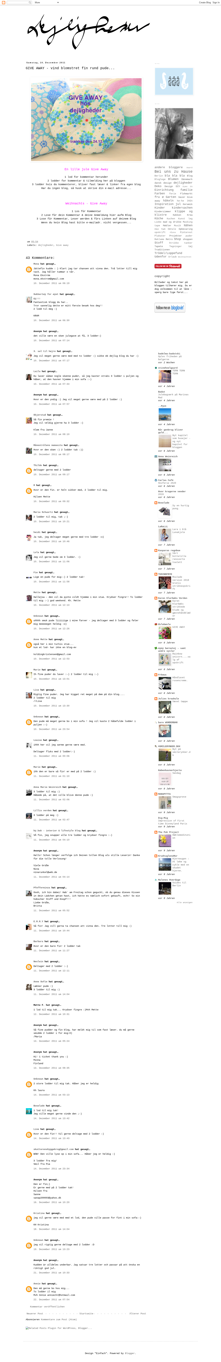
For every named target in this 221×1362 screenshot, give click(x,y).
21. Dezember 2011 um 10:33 (51, 1272)
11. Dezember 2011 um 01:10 (51, 776)
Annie (36, 1283)
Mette (36, 592)
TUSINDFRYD (165, 574)
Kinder (160, 207)
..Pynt (162, 406)
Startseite (86, 1313)
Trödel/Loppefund (168, 253)
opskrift (160, 232)
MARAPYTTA (164, 794)
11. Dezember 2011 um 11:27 (51, 950)
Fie (35, 572)
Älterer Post (137, 1313)
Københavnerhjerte (170, 770)
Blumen (173, 179)
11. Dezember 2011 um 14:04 (51, 994)
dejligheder (45, 245)
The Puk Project (168, 832)
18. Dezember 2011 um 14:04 (51, 1229)
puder (189, 236)
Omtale (172, 229)
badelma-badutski (169, 353)
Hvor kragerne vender (172, 491)
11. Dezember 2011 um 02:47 (51, 819)
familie (186, 190)
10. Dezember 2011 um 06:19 (51, 283)
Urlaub (172, 257)
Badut (161, 391)
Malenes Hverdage (169, 879)
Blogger (130, 1353)
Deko (158, 186)
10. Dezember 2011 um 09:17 (51, 474)
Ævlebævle (164, 624)
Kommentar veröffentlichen (47, 1306)
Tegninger (175, 246)
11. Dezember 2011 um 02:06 (51, 799)
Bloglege (160, 179)
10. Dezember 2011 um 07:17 (51, 360)
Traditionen (162, 249)
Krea (190, 215)
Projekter (175, 235)
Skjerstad (39, 414)
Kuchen (171, 219)
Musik (177, 226)
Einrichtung (164, 190)
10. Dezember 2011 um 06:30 (51, 320)
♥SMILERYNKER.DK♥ (169, 746)
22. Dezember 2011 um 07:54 (51, 1299)
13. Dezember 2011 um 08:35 (51, 1068)
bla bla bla (175, 175)
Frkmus (162, 674)
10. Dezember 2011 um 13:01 (51, 679)
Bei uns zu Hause (174, 171)
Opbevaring (186, 229)
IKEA (190, 201)
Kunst (181, 219)
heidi (36, 532)
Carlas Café (165, 480)
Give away (62, 245)
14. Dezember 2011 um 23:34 (51, 1168)
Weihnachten (184, 257)
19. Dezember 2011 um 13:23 (51, 1249)
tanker (188, 243)
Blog (190, 175)
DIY (178, 186)
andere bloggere (169, 167)
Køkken (177, 215)
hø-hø (180, 201)
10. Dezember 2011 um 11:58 (51, 581)
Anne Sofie (40, 981)
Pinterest (186, 232)
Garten (171, 197)
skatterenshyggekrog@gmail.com (53, 1149)
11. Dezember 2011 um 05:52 (51, 910)
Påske (173, 232)
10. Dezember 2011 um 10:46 (51, 541)
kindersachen (182, 207)
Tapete (159, 246)
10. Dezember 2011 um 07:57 (51, 404)
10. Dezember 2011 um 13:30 (51, 705)
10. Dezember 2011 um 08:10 (51, 434)
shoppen (188, 239)
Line (36, 1129)
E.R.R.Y (38, 921)
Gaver (181, 197)
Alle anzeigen (185, 903)
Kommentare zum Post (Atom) (59, 1319)
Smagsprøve (179, 797)
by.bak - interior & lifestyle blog (56, 830)
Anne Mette (40, 639)
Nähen (188, 225)
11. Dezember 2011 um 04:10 (51, 839)
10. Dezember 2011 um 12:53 (51, 658)
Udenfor (161, 256)
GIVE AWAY (178, 627)
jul (178, 204)
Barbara (38, 941)
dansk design (163, 183)
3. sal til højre (44, 351)
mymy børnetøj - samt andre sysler (172, 649)
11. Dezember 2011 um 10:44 (51, 930)
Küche (159, 218)
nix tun (160, 229)
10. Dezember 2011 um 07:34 (51, 384)
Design (169, 186)
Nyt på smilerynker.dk (181, 752)
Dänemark (187, 179)
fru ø (159, 197)
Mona (36, 263)
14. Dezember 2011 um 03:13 (51, 1094)
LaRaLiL (163, 526)
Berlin (159, 176)
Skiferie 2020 (167, 483)
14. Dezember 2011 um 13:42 (51, 1118)
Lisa (36, 689)
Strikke (174, 243)
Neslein (38, 961)
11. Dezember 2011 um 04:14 (51, 877)
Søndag (176, 773)
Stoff (159, 242)
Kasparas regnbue (169, 550)
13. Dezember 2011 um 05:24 (51, 1041)
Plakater (160, 236)
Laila (36, 371)
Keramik (188, 204)
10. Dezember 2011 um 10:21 (51, 521)
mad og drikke (172, 222)
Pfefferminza (41, 887)
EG (191, 187)
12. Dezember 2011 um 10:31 (51, 1014)
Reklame (159, 239)
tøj (190, 246)
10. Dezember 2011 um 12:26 (51, 628)
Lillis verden (42, 810)
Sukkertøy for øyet (45, 294)
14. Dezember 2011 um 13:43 (51, 1138)
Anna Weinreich (167, 456)
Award (189, 168)
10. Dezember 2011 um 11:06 (51, 561)
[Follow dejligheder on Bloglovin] (170, 312)
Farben (160, 193)
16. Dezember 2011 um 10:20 (51, 1202)
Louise (37, 740)
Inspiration (164, 204)
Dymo (185, 187)
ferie (172, 194)
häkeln (168, 200)
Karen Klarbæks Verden (172, 598)
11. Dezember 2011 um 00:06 (51, 756)
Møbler (167, 225)
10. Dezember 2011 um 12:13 (51, 605)
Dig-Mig (163, 818)
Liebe (158, 222)
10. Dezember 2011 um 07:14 (51, 340)
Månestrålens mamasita (48, 445)
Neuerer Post (35, 1313)
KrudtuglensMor (167, 856)
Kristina (39, 1213)
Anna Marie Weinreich (47, 787)
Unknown (38, 616)
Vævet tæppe (180, 701)
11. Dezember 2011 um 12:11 (51, 970)
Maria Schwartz (43, 512)
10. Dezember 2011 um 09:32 (51, 501)
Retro (169, 239)
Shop (177, 239)
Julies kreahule (168, 698)
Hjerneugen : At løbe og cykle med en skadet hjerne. (180, 864)
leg (190, 219)
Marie (36, 669)
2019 (161, 494)
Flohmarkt (186, 193)
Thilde (37, 465)
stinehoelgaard (167, 368)
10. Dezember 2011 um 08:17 (51, 454)
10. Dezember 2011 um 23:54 (51, 729)
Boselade (39, 1105)
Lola (36, 552)
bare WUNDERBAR (167, 722)
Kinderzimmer (163, 211)
